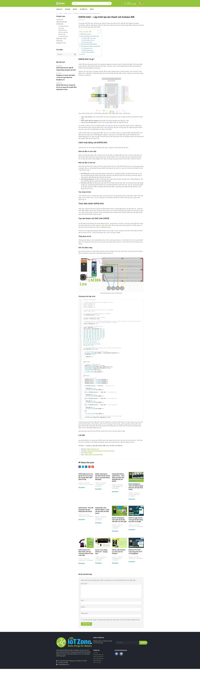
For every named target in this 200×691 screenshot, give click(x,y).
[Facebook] (116, 654)
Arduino (58, 19)
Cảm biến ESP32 (119, 486)
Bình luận (84, 583)
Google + (89, 467)
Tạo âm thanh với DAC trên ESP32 (90, 46)
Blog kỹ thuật (60, 22)
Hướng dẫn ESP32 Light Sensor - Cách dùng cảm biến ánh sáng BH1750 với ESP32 (118, 477)
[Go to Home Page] (56, 13)
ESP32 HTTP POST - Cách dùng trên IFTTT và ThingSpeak (135, 551)
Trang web (84, 613)
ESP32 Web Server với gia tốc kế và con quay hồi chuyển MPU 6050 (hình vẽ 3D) (66, 87)
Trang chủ (59, 9)
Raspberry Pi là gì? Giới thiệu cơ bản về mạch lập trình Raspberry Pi (65, 78)
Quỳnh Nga (86, 482)
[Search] (109, 3)
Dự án (83, 19)
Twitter (83, 467)
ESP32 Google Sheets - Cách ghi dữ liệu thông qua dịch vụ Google (136, 519)
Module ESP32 (116, 487)
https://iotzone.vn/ (93, 449)
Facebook (80, 467)
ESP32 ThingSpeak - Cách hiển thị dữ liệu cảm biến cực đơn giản (119, 519)
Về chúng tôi (83, 9)
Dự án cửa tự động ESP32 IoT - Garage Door (101, 551)
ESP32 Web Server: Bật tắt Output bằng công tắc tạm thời (66, 69)
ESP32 (80, 19)
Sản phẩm (67, 9)
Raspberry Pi (60, 43)
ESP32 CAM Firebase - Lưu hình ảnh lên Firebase (119, 551)
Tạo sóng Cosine (88, 42)
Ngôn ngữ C (60, 38)
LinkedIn (86, 467)
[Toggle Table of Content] (98, 31)
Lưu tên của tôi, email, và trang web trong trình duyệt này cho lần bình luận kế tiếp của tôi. (111, 620)
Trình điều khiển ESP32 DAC (89, 44)
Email (92, 467)
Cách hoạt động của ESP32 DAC (90, 36)
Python (58, 40)
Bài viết (75, 9)
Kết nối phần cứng (88, 50)
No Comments (90, 484)
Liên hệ (92, 9)
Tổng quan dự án (88, 48)
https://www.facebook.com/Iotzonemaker (101, 451)
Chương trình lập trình (89, 52)
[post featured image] (136, 477)
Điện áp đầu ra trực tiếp (89, 38)
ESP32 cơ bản (62, 32)
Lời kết (82, 54)
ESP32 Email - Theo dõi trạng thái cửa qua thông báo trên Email (86, 509)
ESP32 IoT (101, 518)
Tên (82, 600)
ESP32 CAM (101, 484)
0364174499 (88, 453)
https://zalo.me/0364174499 (94, 454)
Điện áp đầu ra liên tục (89, 40)
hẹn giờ (102, 225)
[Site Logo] (60, 3)
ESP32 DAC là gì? (86, 34)
